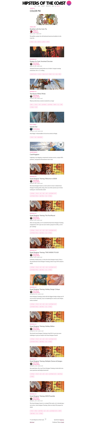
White (60, 74)
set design (32, 107)
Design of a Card (45, 74)
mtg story (39, 41)
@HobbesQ (35, 32)
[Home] (47, 3)
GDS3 (47, 193)
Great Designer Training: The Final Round (42, 215)
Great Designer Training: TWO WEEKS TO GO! (44, 252)
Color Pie (31, 41)
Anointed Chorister (33, 74)
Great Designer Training (34, 232)
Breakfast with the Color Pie (38, 29)
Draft (39, 104)
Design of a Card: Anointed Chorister (41, 61)
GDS (40, 193)
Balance (31, 104)
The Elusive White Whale (38, 93)
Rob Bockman (36, 129)
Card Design (32, 193)
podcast (43, 41)
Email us (62, 419)
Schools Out (33, 126)
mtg (35, 41)
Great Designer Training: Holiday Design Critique (45, 289)
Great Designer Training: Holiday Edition (42, 326)
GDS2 (43, 193)
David (62, 422)
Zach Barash (36, 63)
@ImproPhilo (36, 64)
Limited (50, 74)
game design (50, 104)
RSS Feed (32, 422)
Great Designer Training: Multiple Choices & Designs (46, 361)
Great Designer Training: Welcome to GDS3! (43, 178)
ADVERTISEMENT (33, 152)
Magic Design (42, 232)
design (36, 410)
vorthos (48, 41)
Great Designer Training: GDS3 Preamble (42, 396)
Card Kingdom (34, 154)
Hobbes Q (35, 30)
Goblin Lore (33, 26)
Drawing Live (33, 59)
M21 (53, 74)
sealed (61, 104)
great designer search (52, 193)
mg (58, 104)
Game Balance (44, 104)
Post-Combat (33, 124)
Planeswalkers (40, 137)
